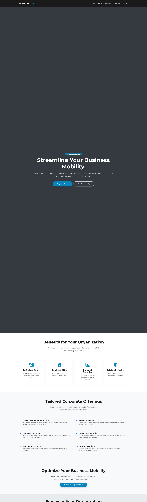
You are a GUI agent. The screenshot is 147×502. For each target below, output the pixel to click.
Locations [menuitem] (117, 3)
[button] (125, 3)
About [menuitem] (100, 3)
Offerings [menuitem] (108, 3)
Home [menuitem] (93, 3)
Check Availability (84, 184)
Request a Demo (62, 184)
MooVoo (26, 3)
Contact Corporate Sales (74, 485)
